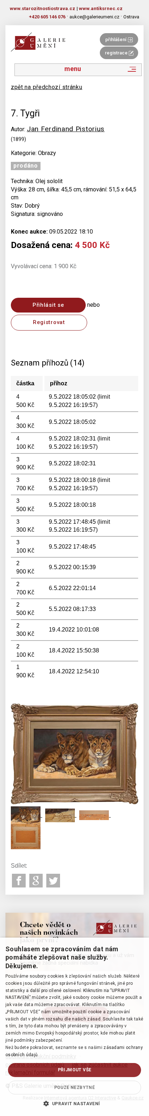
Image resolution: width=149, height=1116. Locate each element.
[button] (74, 1103)
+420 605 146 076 (47, 16)
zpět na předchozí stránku (46, 87)
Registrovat (49, 322)
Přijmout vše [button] (74, 1069)
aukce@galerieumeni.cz (94, 16)
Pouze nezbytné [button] (74, 1087)
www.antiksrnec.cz (101, 8)
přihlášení (116, 39)
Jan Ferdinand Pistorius (66, 129)
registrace (117, 53)
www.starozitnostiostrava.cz (42, 8)
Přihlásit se (48, 305)
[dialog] (74, 1027)
